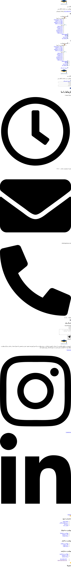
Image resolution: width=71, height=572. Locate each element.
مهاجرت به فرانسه (58, 22)
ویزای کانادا (60, 26)
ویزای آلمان (60, 28)
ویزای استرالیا (59, 30)
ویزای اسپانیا (60, 27)
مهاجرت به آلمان (59, 20)
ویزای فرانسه (59, 31)
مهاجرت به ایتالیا (59, 23)
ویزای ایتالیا (60, 32)
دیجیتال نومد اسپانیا (58, 19)
